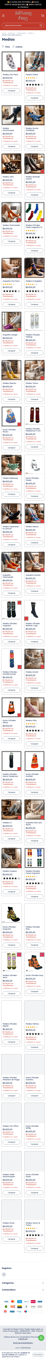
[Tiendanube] (23, 1348)
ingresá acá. (23, 1339)
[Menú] (3, 16)
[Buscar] (40, 25)
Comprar (34, 251)
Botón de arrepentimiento (23, 1343)
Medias (30, 33)
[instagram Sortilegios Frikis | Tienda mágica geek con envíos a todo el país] (4, 1274)
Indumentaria (21, 33)
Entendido (38, 1355)
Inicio (4, 33)
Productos (11, 33)
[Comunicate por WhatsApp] (41, 1338)
